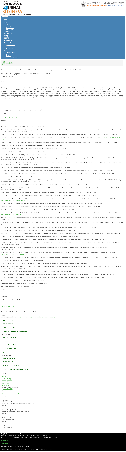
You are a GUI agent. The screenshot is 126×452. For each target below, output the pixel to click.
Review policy (6, 385)
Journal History (8, 40)
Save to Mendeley (8, 389)
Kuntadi (4, 64)
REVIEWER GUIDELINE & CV (11, 365)
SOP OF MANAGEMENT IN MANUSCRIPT (15, 331)
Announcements (8, 33)
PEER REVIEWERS (8, 362)
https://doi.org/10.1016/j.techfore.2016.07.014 (14, 200)
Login (5, 50)
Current (8, 24)
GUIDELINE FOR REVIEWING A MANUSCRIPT (16, 369)
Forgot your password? (12, 57)
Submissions (7, 31)
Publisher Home (10, 52)
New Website (7, 42)
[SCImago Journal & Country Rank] (63, 394)
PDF (7, 113)
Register (8, 56)
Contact (6, 35)
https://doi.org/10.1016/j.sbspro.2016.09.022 (14, 254)
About (5, 20)
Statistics (6, 37)
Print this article (6, 378)
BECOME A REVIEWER (9, 358)
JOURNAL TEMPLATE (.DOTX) (11, 348)
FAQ (4, 352)
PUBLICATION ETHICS (9, 337)
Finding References (7, 383)
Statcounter (4, 440)
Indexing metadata (7, 380)
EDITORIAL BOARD (8, 324)
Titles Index (9, 29)
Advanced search (11, 48)
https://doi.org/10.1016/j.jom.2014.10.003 (13, 214)
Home (5, 19)
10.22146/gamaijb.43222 (11, 117)
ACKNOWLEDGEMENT (9, 327)
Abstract (4, 376)
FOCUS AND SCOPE (8, 320)
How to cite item (6, 381)
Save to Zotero (7, 390)
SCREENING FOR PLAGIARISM (11, 341)
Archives (8, 26)
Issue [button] (5, 22)
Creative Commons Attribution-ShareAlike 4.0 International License (36, 317)
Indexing (6, 38)
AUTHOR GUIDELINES (9, 344)
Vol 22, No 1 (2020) (7, 63)
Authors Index (10, 28)
